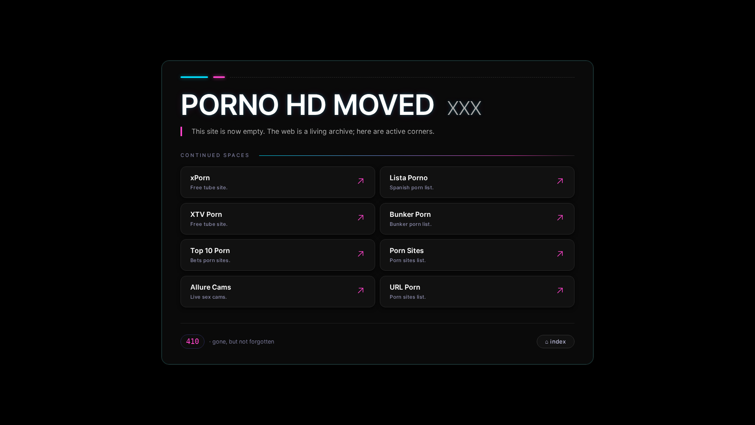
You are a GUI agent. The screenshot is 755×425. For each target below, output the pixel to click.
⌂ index (555, 341)
